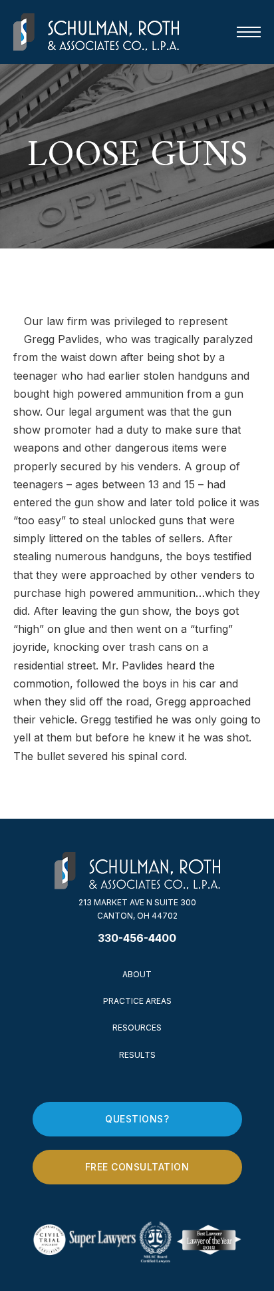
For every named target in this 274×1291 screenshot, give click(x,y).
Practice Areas (137, 1001)
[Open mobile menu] (249, 32)
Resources (137, 1028)
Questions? (137, 1118)
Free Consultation (137, 1166)
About (137, 974)
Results (137, 1055)
